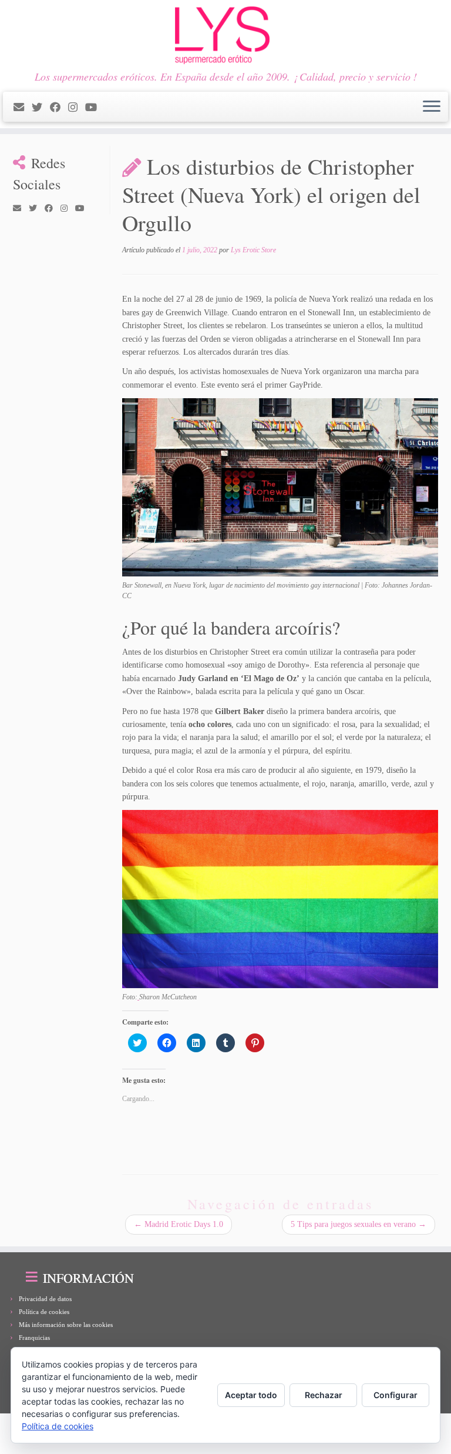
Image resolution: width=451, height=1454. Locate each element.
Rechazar (323, 1395)
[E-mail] (23, 108)
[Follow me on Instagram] (76, 108)
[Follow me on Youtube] (95, 108)
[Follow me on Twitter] (41, 108)
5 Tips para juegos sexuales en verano (358, 1224)
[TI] (108, 108)
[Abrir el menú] (431, 107)
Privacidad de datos (45, 1298)
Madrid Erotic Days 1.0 (178, 1224)
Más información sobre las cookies (66, 1324)
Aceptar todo (251, 1395)
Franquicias (34, 1337)
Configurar (395, 1395)
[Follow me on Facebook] (59, 108)
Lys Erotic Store (253, 250)
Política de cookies (44, 1311)
